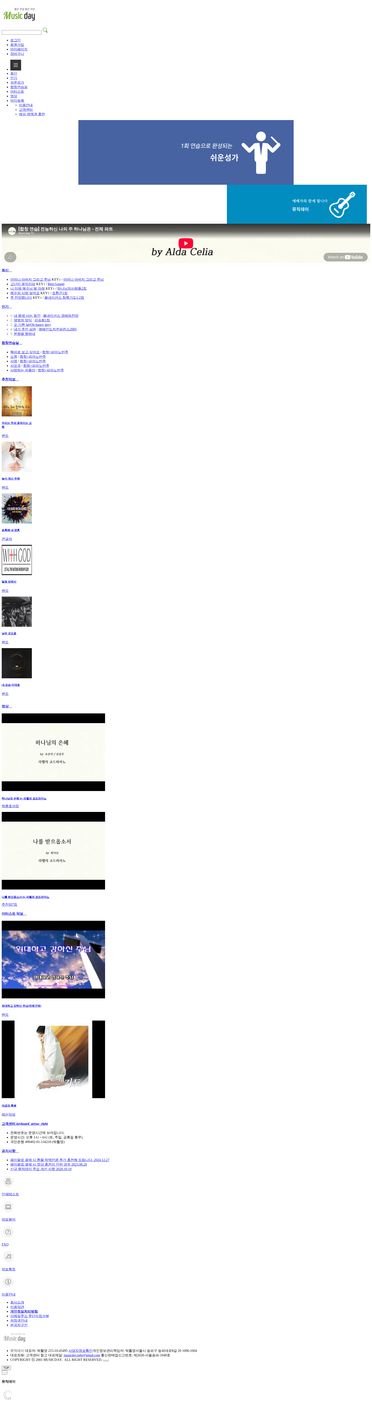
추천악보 (10, 379)
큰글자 (7, 539)
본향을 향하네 (24, 334)
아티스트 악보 (14, 913)
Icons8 (106, 1360)
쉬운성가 (17, 82)
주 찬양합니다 (21, 297)
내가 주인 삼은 (25, 329)
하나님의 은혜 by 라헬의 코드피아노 (24, 798)
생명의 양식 (23, 320)
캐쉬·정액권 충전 (32, 114)
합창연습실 (19, 87)
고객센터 (26, 109)
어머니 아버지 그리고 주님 (30, 279)
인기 (13, 78)
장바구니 (17, 54)
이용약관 (17, 1307)
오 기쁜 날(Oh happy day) (32, 325)
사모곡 (15, 365)
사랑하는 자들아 (22, 370)
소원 (13, 356)
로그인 (15, 40)
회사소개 (17, 1302)
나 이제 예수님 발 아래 (27, 288)
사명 (13, 361)
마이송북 (17, 100)
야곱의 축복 (9, 1105)
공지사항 (10, 1151)
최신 (13, 73)
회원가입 (17, 45)
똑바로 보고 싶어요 (25, 352)
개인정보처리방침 (24, 1311)
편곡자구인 (19, 1325)
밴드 (5, 436)
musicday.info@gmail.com (82, 1355)
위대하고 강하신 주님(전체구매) (21, 1005)
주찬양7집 (9, 904)
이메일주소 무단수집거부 (29, 1316)
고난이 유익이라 (22, 284)
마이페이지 (19, 49)
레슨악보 (9, 1114)
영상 (13, 96)
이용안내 (26, 105)
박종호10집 (10, 806)
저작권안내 (19, 1320)
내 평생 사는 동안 (27, 315)
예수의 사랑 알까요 (25, 293)
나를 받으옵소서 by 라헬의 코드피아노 (25, 897)
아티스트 (17, 91)
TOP (6, 1368)
